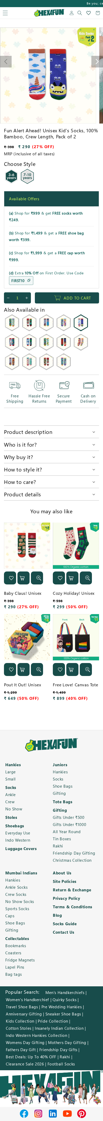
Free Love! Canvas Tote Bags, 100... (75, 687)
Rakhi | (66, 1056)
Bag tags (13, 974)
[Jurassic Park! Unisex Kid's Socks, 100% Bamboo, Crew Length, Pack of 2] (12, 329)
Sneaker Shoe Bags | (64, 1013)
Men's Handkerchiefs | (66, 992)
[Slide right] (97, 61)
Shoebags (14, 825)
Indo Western (17, 840)
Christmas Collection (72, 860)
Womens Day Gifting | (26, 1042)
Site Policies (65, 881)
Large (10, 771)
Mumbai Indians (21, 872)
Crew (10, 801)
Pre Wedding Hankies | (62, 1006)
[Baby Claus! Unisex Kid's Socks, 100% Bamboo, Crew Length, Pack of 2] (46, 368)
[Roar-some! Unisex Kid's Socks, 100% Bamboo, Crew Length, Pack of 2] (12, 368)
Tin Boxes (62, 838)
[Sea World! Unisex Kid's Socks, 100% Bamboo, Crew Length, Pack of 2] (63, 329)
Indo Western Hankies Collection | (38, 1035)
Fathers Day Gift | (22, 1049)
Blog (57, 915)
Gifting (59, 793)
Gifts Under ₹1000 (69, 824)
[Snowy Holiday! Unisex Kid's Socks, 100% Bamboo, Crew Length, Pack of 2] (12, 349)
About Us (62, 872)
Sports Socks (17, 908)
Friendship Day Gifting (74, 853)
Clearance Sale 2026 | (26, 1063)
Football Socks (61, 1063)
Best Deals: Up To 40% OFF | (32, 1056)
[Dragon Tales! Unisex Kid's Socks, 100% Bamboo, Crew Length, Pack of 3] (46, 349)
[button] (5, 12)
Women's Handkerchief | (29, 999)
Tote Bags (62, 801)
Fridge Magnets (20, 960)
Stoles (11, 817)
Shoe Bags (62, 786)
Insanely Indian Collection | (60, 1028)
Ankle (10, 794)
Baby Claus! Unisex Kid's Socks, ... (22, 596)
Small (10, 779)
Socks (10, 787)
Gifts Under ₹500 (69, 817)
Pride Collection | (54, 1021)
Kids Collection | (21, 1021)
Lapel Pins (14, 967)
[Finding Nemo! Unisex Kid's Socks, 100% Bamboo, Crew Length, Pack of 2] (63, 368)
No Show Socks (19, 901)
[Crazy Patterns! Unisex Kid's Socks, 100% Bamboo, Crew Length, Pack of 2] (29, 368)
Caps (9, 915)
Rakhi (58, 845)
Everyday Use (17, 833)
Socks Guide (65, 923)
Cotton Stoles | (20, 1028)
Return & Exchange (72, 889)
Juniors (60, 764)
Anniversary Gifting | (25, 1013)
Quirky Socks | (66, 999)
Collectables (17, 938)
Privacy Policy (66, 898)
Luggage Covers (21, 848)
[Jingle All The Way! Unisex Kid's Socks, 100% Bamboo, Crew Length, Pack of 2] (29, 349)
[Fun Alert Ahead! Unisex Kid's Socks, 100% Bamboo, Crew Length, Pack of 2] (80, 329)
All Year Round (67, 831)
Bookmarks (15, 945)
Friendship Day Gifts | (59, 1049)
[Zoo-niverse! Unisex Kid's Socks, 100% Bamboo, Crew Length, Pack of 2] (46, 329)
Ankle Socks (16, 887)
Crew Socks (15, 894)
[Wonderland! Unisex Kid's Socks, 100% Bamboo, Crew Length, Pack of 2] (80, 349)
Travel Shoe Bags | (23, 1006)
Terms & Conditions (72, 906)
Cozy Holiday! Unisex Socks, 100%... (74, 596)
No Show (13, 808)
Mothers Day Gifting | (68, 1042)
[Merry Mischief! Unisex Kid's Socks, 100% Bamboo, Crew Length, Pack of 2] (63, 349)
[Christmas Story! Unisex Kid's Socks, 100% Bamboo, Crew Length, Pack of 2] (29, 329)
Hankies (13, 764)
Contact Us (63, 932)
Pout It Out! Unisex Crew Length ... (22, 687)
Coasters (13, 952)
